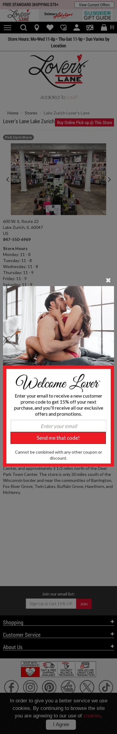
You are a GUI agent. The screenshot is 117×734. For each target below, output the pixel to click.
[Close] (108, 279)
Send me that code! (58, 438)
